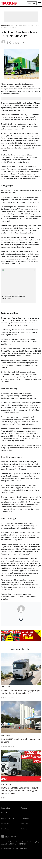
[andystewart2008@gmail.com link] (21, 619)
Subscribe (32, 3)
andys (9, 41)
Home (3, 25)
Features (24, 829)
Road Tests (24, 823)
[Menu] (39, 3)
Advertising (5, 823)
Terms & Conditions (7, 818)
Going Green (12, 25)
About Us (4, 813)
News (23, 813)
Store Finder (5, 829)
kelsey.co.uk (23, 848)
